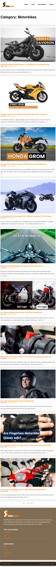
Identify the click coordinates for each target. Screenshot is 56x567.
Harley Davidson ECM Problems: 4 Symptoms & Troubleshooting (25, 64)
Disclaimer (52, 563)
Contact (6, 549)
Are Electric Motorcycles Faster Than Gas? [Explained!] (21, 312)
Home (5, 555)
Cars (5, 535)
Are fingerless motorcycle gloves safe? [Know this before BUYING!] (26, 445)
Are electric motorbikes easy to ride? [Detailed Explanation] (23, 489)
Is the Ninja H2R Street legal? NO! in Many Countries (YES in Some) (26, 216)
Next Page (30, 503)
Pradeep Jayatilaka (12, 66)
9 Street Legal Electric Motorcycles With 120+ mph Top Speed (24, 114)
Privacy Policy (8, 552)
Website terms (46, 563)
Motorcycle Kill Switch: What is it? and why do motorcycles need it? (26, 357)
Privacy (41, 563)
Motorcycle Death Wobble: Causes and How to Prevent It (22, 266)
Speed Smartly (8, 563)
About (5, 546)
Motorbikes (7, 532)
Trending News (8, 538)
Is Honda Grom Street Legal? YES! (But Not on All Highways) (23, 164)
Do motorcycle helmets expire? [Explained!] (17, 401)
